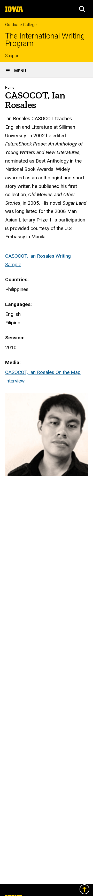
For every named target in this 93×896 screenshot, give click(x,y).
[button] (82, 9)
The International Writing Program (45, 39)
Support (12, 55)
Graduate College (21, 24)
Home (9, 87)
